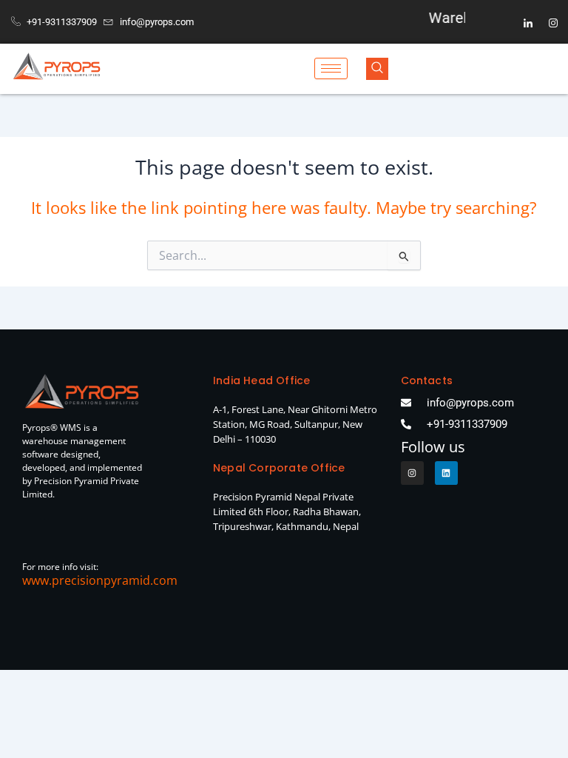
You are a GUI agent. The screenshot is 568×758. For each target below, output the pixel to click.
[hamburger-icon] (331, 68)
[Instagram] (553, 22)
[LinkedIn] (528, 22)
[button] (377, 69)
